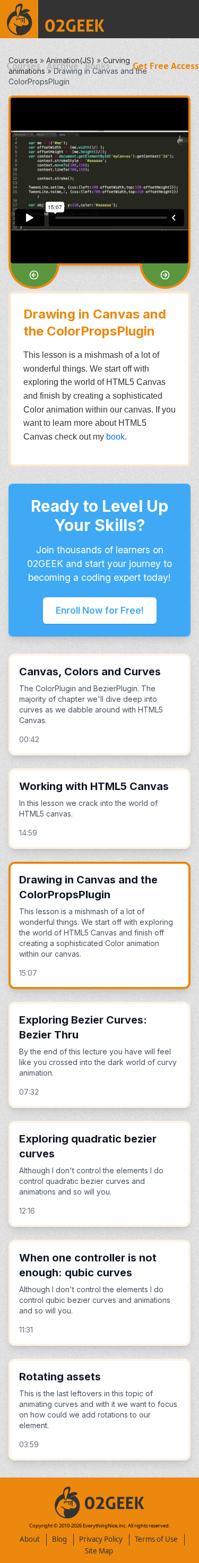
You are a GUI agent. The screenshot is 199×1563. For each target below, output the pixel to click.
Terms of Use (156, 1539)
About (30, 1539)
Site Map (99, 1551)
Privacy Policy (101, 1539)
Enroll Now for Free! (100, 610)
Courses (23, 66)
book (115, 436)
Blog (59, 1539)
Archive (63, 66)
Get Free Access (166, 66)
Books (97, 66)
